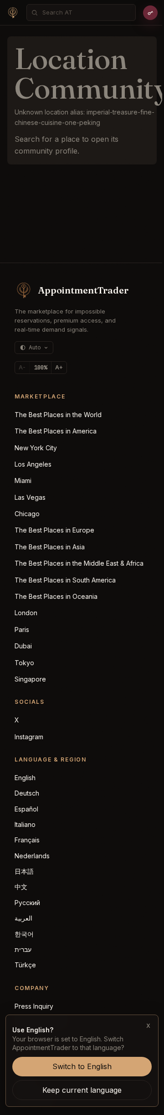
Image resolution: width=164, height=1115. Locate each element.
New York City (36, 448)
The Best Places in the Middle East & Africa (79, 563)
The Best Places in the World (58, 414)
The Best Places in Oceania (56, 596)
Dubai (23, 646)
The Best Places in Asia (50, 547)
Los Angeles (33, 464)
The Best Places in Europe (54, 530)
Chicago (27, 514)
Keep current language (82, 1090)
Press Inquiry (34, 1006)
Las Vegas (30, 497)
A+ (59, 367)
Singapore (30, 679)
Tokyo (24, 663)
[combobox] (86, 12)
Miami (23, 480)
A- (22, 367)
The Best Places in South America (65, 580)
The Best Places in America (56, 431)
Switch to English (82, 1066)
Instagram (29, 737)
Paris (22, 629)
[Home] (12, 12)
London (26, 613)
